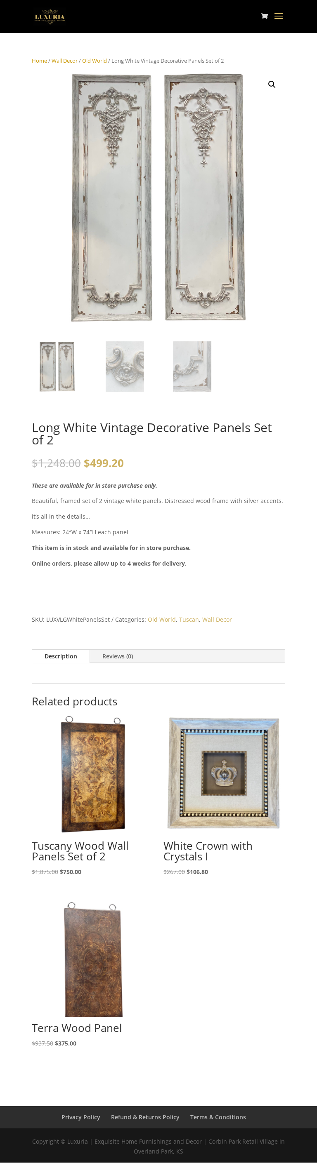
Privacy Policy (81, 1117)
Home (39, 60)
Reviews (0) (117, 656)
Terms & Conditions (218, 1117)
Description (61, 656)
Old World (94, 60)
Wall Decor (65, 60)
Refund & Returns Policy (145, 1117)
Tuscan (189, 619)
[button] (272, 84)
